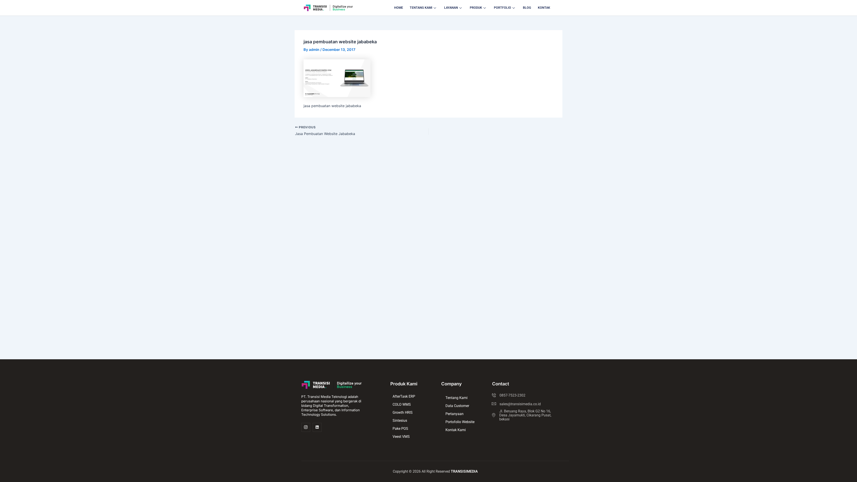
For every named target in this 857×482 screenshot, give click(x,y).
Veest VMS (401, 436)
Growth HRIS (403, 412)
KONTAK (544, 7)
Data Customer (457, 406)
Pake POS (400, 428)
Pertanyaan (454, 414)
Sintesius (400, 420)
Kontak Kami (455, 430)
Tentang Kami (456, 398)
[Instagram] (305, 427)
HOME (398, 7)
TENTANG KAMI (421, 7)
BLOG (527, 7)
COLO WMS (402, 404)
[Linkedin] (317, 427)
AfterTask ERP (404, 396)
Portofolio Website (459, 422)
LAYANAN (451, 7)
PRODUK (476, 7)
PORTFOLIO (502, 7)
